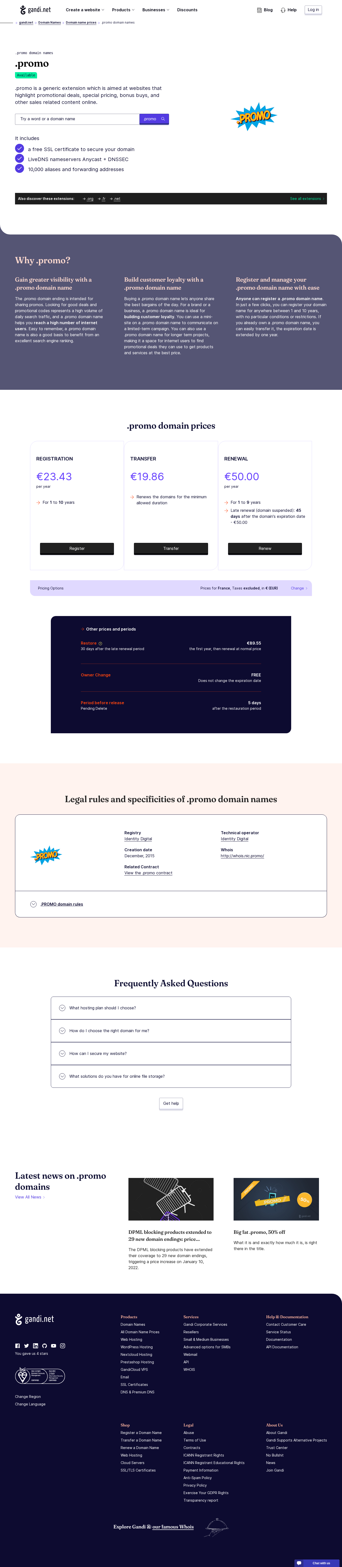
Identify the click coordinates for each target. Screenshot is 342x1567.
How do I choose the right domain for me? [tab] (109, 1030)
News (270, 1463)
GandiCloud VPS (134, 1369)
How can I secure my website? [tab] (98, 1053)
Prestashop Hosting (137, 1362)
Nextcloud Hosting (136, 1354)
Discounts (187, 9)
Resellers (191, 1332)
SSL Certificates (134, 1384)
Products (121, 9)
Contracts (192, 1447)
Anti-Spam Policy (198, 1478)
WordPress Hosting (137, 1347)
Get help (171, 1103)
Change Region (28, 1396)
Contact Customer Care (286, 1324)
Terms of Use (195, 1440)
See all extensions (305, 198)
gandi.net (26, 22)
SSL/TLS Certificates (138, 1470)
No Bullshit (275, 1455)
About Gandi (276, 1432)
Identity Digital (138, 838)
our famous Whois (173, 1526)
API (186, 1362)
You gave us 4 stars (31, 1353)
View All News (28, 1196)
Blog (268, 9)
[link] (17, 1346)
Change (297, 588)
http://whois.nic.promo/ (242, 855)
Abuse (189, 1432)
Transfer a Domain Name (141, 1440)
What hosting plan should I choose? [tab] (102, 1007)
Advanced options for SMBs (207, 1347)
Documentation (279, 1339)
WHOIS (189, 1369)
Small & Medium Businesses (206, 1339)
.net (117, 198)
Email (125, 1377)
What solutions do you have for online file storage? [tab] (117, 1076)
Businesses (153, 9)
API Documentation (282, 1347)
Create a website (83, 9)
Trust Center (277, 1447)
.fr (103, 198)
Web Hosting (131, 1339)
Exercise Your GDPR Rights (206, 1493)
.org (90, 198)
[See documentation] (99, 643)
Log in (313, 9)
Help (292, 9)
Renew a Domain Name (140, 1447)
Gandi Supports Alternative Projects (296, 1440)
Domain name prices (81, 22)
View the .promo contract (148, 872)
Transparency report (201, 1500)
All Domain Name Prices (140, 1332)
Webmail (190, 1354)
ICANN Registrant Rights (204, 1455)
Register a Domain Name (141, 1432)
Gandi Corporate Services (205, 1324)
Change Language (30, 1404)
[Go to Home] (35, 10)
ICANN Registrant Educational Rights (214, 1463)
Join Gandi (275, 1470)
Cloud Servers (132, 1463)
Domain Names (49, 22)
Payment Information (201, 1470)
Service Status (278, 1332)
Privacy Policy (195, 1485)
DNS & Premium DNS (137, 1392)
